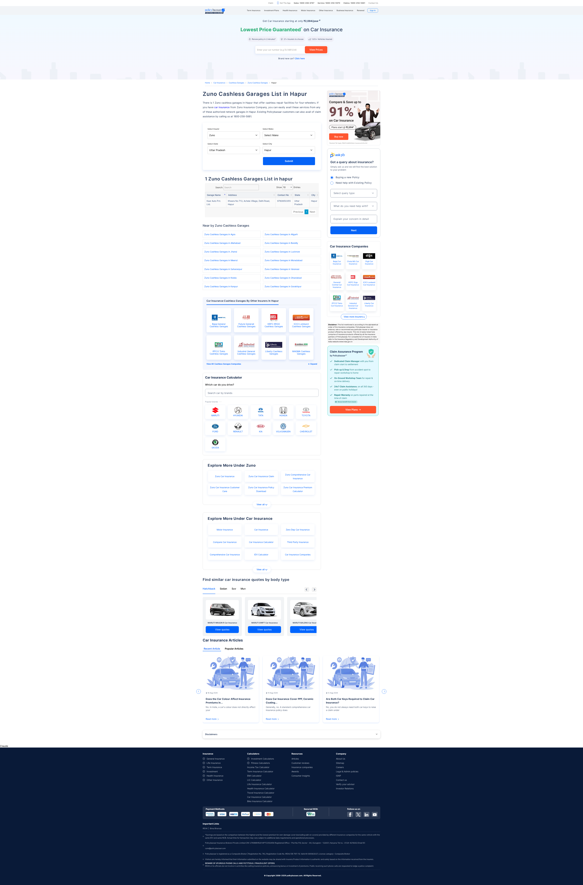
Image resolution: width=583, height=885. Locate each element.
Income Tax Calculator (258, 767)
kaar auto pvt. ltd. (214, 203)
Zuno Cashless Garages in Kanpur (221, 286)
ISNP (338, 775)
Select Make (268, 129)
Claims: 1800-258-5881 (354, 3)
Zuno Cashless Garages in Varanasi (282, 269)
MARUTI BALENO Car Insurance (307, 623)
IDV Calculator (261, 554)
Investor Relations (345, 788)
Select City (267, 144)
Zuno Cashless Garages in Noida (220, 277)
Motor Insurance (225, 529)
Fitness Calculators (260, 763)
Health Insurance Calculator (260, 788)
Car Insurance (219, 83)
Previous (298, 211)
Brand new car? (291, 58)
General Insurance (216, 758)
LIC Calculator (254, 780)
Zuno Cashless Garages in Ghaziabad (283, 277)
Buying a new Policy (348, 177)
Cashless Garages (236, 83)
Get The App (285, 3)
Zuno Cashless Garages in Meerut (221, 260)
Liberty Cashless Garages (273, 352)
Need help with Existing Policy (354, 182)
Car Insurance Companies (297, 554)
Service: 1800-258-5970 (329, 3)
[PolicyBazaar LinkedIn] (366, 814)
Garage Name (214, 195)
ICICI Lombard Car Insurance (369, 283)
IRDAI (205, 828)
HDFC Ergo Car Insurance (353, 283)
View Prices (316, 49)
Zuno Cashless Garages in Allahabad (222, 243)
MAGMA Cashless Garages (301, 352)
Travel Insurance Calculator (260, 792)
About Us (340, 758)
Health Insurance (215, 775)
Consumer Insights (301, 775)
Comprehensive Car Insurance (225, 554)
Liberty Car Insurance (369, 304)
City (313, 195)
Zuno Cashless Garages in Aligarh (281, 234)
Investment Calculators (262, 758)
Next (312, 211)
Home (207, 83)
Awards (295, 771)
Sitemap (340, 763)
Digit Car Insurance (369, 262)
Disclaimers (211, 734)
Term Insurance (214, 767)
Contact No (283, 195)
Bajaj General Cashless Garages (219, 325)
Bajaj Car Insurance (337, 262)
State (297, 195)
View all (261, 504)
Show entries (288, 187)
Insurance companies (302, 767)
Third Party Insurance (298, 542)
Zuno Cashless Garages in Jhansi (220, 251)
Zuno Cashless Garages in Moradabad (283, 260)
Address (232, 195)
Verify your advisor (345, 784)
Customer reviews (300, 763)
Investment (212, 771)
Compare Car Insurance (225, 542)
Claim (270, 3)
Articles (295, 758)
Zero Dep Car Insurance (298, 529)
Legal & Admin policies (347, 771)
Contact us (341, 780)
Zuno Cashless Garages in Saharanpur (223, 269)
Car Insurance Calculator (261, 542)
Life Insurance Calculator (259, 784)
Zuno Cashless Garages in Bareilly (281, 243)
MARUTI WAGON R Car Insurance (222, 623)
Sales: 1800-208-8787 (304, 3)
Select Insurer (213, 129)
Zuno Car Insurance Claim (261, 476)
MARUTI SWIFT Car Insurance (264, 623)
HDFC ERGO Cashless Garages (274, 325)
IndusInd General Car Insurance (353, 305)
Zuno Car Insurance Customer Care (225, 489)
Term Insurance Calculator (260, 771)
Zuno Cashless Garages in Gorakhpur (283, 286)
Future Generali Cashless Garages (246, 325)
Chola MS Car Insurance (353, 262)
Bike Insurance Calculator (259, 801)
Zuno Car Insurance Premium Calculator (297, 489)
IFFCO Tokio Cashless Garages (219, 352)
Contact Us (373, 3)
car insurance (222, 107)
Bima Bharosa (216, 828)
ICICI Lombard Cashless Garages (301, 325)
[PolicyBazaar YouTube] (375, 814)
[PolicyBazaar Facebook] (350, 814)
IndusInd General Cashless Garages (246, 352)
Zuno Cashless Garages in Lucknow (282, 251)
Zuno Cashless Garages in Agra (219, 234)
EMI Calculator (254, 775)
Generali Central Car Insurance (337, 284)
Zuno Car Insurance (224, 476)
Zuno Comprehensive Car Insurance (297, 476)
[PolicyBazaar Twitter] (358, 814)
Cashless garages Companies (227, 364)
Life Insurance (214, 763)
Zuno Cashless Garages (258, 83)
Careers (340, 767)
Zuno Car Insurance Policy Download (261, 489)
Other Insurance (215, 780)
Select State (213, 144)
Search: (219, 187)
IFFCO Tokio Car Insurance (337, 304)
